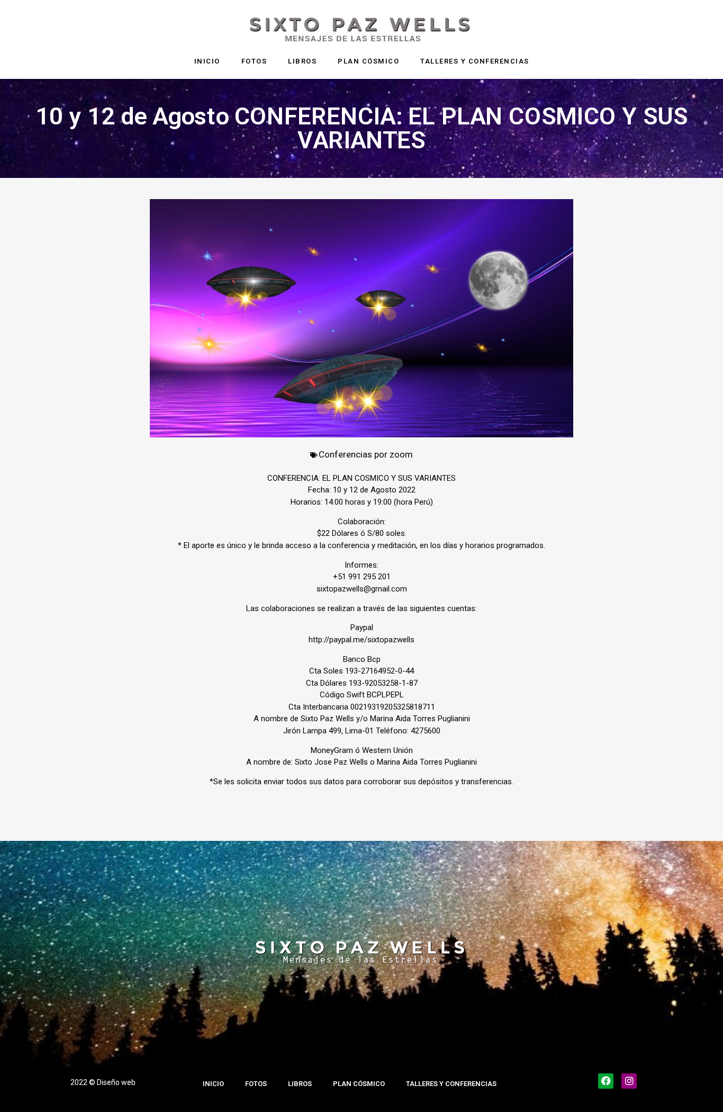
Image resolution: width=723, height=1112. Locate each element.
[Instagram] (629, 1081)
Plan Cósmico (368, 61)
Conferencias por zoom (366, 454)
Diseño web (116, 1082)
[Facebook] (605, 1081)
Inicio (207, 61)
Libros (302, 61)
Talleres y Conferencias (474, 61)
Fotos (254, 61)
